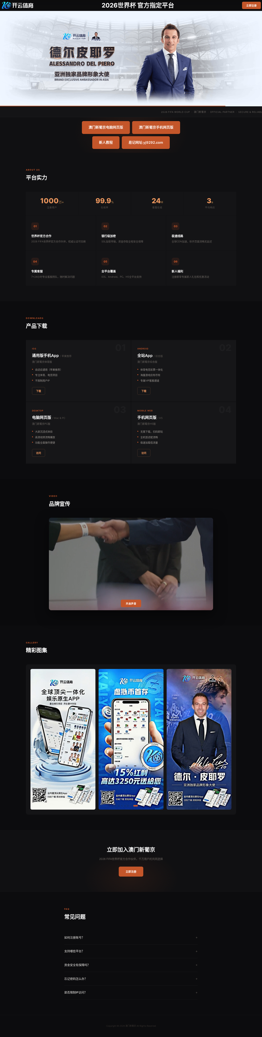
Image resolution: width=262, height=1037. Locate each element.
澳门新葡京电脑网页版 (106, 127)
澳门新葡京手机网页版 (156, 127)
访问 (38, 452)
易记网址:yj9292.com (146, 142)
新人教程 (106, 142)
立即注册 (251, 5)
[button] (109, 806)
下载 (38, 390)
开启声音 (131, 603)
